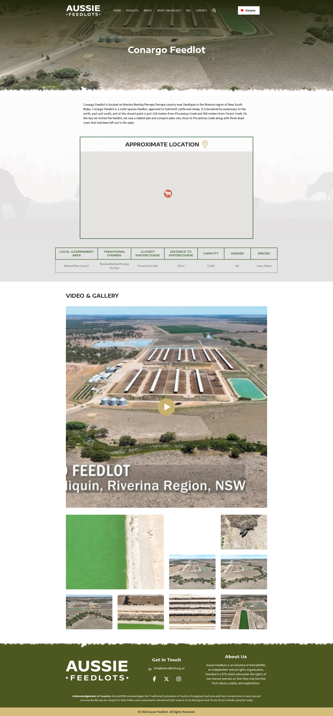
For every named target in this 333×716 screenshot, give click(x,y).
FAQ (188, 11)
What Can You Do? (169, 11)
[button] (215, 10)
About (148, 11)
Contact (201, 11)
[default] (115, 552)
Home (117, 11)
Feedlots (132, 11)
